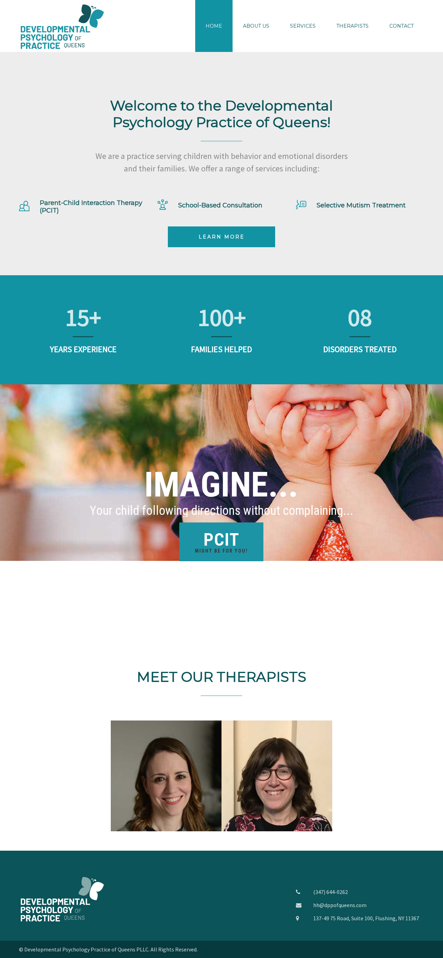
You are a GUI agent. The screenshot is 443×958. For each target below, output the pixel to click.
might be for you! (221, 542)
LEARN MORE (222, 237)
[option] (166, 775)
